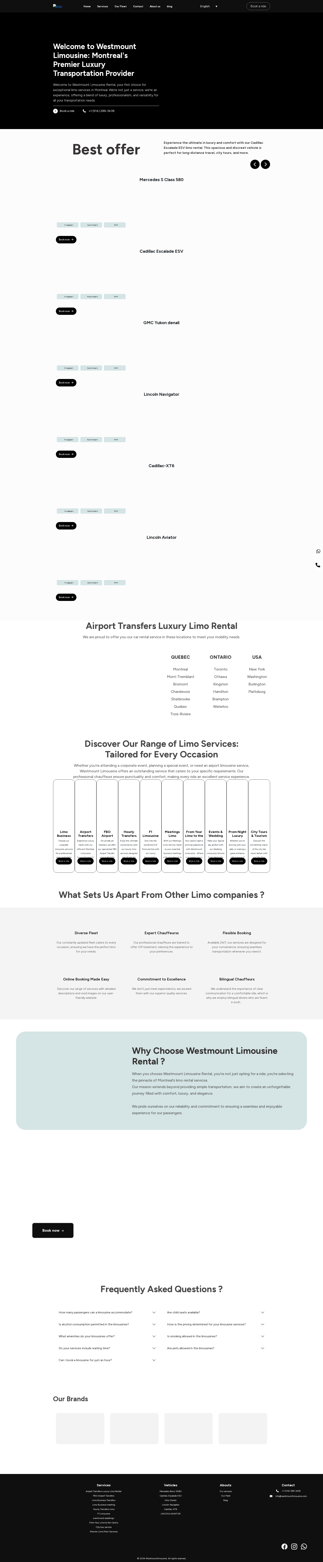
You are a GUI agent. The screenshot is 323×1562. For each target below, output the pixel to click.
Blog (225, 1500)
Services (102, 6)
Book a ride (258, 6)
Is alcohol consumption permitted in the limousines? (94, 1324)
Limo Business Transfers (103, 1500)
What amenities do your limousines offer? (87, 1336)
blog (169, 6)
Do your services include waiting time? (84, 1348)
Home (87, 6)
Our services (226, 1491)
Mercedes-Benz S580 (171, 1491)
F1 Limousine (103, 1513)
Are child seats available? (183, 1312)
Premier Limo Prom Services (104, 1531)
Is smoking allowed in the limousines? (192, 1336)
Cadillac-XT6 (170, 1509)
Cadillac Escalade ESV (171, 1495)
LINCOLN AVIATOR (171, 1513)
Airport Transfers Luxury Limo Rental (103, 1491)
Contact (138, 6)
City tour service (104, 1527)
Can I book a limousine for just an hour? (85, 1360)
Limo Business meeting (103, 1504)
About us (155, 6)
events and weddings (103, 1518)
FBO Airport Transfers (103, 1495)
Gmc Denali (170, 1500)
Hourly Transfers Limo (103, 1509)
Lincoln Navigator (170, 1504)
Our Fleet (121, 6)
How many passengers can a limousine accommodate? (95, 1312)
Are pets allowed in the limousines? (190, 1348)
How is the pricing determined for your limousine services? (206, 1324)
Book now (64, 239)
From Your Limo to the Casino (103, 1522)
